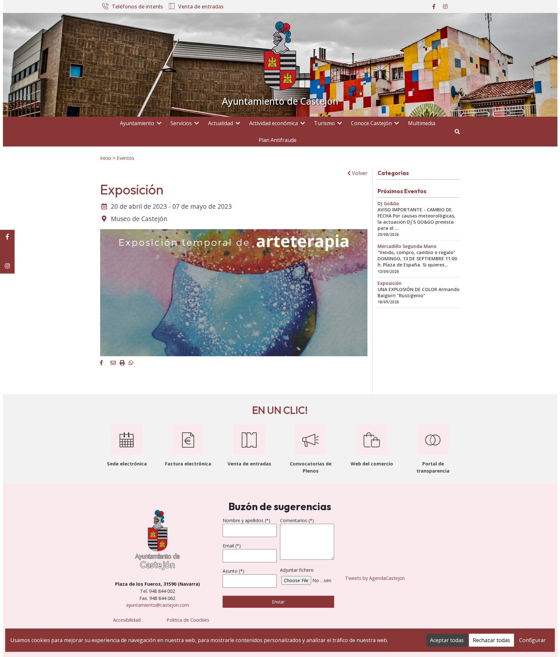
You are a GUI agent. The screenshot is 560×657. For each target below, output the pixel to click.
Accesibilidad (127, 620)
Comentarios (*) (297, 520)
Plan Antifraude (278, 140)
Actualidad (220, 123)
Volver (359, 173)
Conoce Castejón (371, 123)
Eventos (125, 158)
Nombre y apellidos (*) (246, 520)
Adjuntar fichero (297, 570)
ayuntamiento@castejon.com (157, 605)
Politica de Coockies (188, 620)
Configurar (532, 640)
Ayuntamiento (137, 123)
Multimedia (421, 123)
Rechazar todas (491, 640)
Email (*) (232, 546)
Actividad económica (273, 123)
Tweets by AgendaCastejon (375, 578)
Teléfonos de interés (137, 6)
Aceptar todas (447, 640)
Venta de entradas (201, 6)
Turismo (324, 123)
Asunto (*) (233, 571)
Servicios (181, 123)
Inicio (105, 158)
